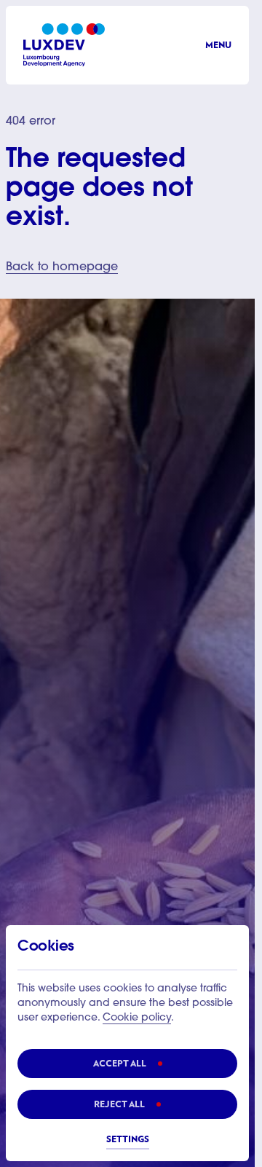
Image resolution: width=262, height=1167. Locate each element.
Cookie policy (137, 1018)
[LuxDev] (64, 44)
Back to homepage (62, 267)
